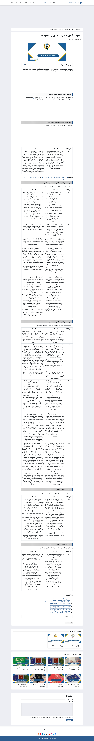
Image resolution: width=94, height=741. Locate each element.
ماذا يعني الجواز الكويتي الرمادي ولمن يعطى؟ (60, 598)
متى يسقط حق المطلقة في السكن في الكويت (60, 612)
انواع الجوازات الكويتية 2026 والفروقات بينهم (60, 611)
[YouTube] (49, 734)
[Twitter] (53, 734)
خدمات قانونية (72, 29)
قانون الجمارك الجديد (35, 177)
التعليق (71, 701)
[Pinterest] (40, 734)
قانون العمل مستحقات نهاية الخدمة (49, 177)
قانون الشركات (69, 622)
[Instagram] (51, 734)
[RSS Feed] (38, 734)
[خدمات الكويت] (76, 2)
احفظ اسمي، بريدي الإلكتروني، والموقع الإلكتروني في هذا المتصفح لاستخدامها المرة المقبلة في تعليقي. (50, 717)
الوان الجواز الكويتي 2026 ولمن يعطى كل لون (60, 609)
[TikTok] (47, 734)
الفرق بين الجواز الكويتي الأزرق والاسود (62, 600)
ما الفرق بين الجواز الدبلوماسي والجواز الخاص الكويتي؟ (58, 601)
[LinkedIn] (43, 734)
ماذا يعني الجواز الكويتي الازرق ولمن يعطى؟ (60, 604)
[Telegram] (45, 734)
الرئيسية (79, 29)
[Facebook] (56, 734)
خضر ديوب (77, 39)
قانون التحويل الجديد (63, 177)
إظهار (24, 64)
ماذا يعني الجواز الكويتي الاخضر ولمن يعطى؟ (60, 603)
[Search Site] (12, 2)
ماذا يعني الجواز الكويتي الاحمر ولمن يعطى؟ (60, 606)
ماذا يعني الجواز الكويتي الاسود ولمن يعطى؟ (60, 608)
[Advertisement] (47, 16)
